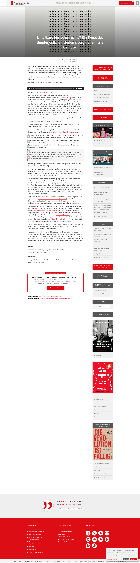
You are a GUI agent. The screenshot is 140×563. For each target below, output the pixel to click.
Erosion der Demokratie (56, 250)
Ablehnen (126, 559)
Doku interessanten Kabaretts (102, 245)
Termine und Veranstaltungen (102, 94)
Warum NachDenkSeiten (36, 531)
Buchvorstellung (98, 355)
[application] (55, 88)
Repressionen (62, 260)
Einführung (97, 470)
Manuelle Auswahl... (112, 559)
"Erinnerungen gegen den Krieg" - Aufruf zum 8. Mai (102, 68)
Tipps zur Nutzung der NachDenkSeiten (36, 538)
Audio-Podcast (31, 250)
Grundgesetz (31, 260)
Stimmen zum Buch (99, 410)
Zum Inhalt (97, 467)
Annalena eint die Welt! (100, 216)
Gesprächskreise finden (74, 509)
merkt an (34, 208)
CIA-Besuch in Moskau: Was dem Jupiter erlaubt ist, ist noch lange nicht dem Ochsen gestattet (102, 207)
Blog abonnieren (102, 117)
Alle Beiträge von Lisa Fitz (100, 140)
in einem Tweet (50, 68)
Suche (137, 3)
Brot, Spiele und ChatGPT (100, 212)
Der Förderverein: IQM (65, 531)
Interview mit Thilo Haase (100, 101)
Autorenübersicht (102, 315)
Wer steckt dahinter (35, 534)
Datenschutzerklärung (36, 552)
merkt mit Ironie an (62, 215)
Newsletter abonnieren (102, 110)
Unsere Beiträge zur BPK (100, 290)
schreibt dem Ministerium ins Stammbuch (52, 199)
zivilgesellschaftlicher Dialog (35, 262)
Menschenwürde (52, 260)
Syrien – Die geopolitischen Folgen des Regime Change (54, 298)
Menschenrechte (41, 260)
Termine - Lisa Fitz (99, 144)
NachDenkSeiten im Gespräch (102, 152)
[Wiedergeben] (29, 88)
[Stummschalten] (77, 88)
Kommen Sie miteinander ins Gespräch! (69, 504)
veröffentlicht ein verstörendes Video (48, 211)
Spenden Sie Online (64, 542)
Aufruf (95, 90)
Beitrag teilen (28, 136)
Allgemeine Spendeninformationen (65, 535)
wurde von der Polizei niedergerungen (64, 132)
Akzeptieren (133, 559)
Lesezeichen (97, 403)
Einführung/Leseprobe (100, 406)
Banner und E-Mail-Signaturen (35, 543)
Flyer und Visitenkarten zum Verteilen (102, 266)
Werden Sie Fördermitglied (66, 539)
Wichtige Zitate (98, 254)
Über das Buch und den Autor (102, 463)
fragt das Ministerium (59, 219)
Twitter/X (70, 260)
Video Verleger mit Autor (100, 474)
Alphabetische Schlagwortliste (102, 276)
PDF (28, 146)
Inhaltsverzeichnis (99, 399)
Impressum (32, 549)
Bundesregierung (43, 250)
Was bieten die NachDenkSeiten (102, 78)
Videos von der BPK (99, 294)
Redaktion (74, 61)
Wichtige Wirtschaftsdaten (101, 257)
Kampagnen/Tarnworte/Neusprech (38, 252)
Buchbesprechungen (99, 477)
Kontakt (31, 547)
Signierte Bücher (98, 417)
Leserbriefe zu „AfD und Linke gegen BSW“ (50, 296)
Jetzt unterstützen (127, 2)
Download (52, 92)
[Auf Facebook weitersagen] (28, 153)
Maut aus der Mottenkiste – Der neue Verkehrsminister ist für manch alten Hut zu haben (102, 200)
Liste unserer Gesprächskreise (102, 97)
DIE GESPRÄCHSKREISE (70, 501)
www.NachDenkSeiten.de (30, 561)
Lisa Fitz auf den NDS (102, 125)
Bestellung (96, 413)
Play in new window (40, 92)
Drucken (28, 141)
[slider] (80, 88)
